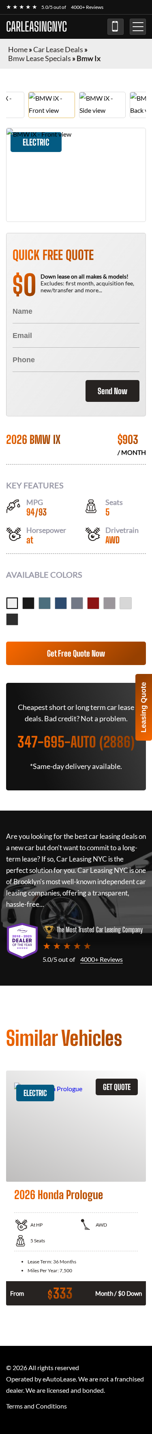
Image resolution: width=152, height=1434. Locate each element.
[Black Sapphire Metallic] (28, 603)
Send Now (112, 391)
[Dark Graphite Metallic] (12, 619)
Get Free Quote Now (76, 653)
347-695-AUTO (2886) (115, 27)
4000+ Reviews (87, 7)
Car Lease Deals (58, 49)
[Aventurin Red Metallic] (93, 603)
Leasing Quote (143, 707)
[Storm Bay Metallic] (77, 603)
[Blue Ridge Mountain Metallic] (44, 603)
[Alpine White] (12, 603)
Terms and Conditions (36, 1406)
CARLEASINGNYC (36, 26)
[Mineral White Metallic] (125, 603)
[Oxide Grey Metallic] (109, 603)
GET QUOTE (117, 1087)
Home (18, 49)
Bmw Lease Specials (39, 58)
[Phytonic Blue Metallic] (60, 603)
